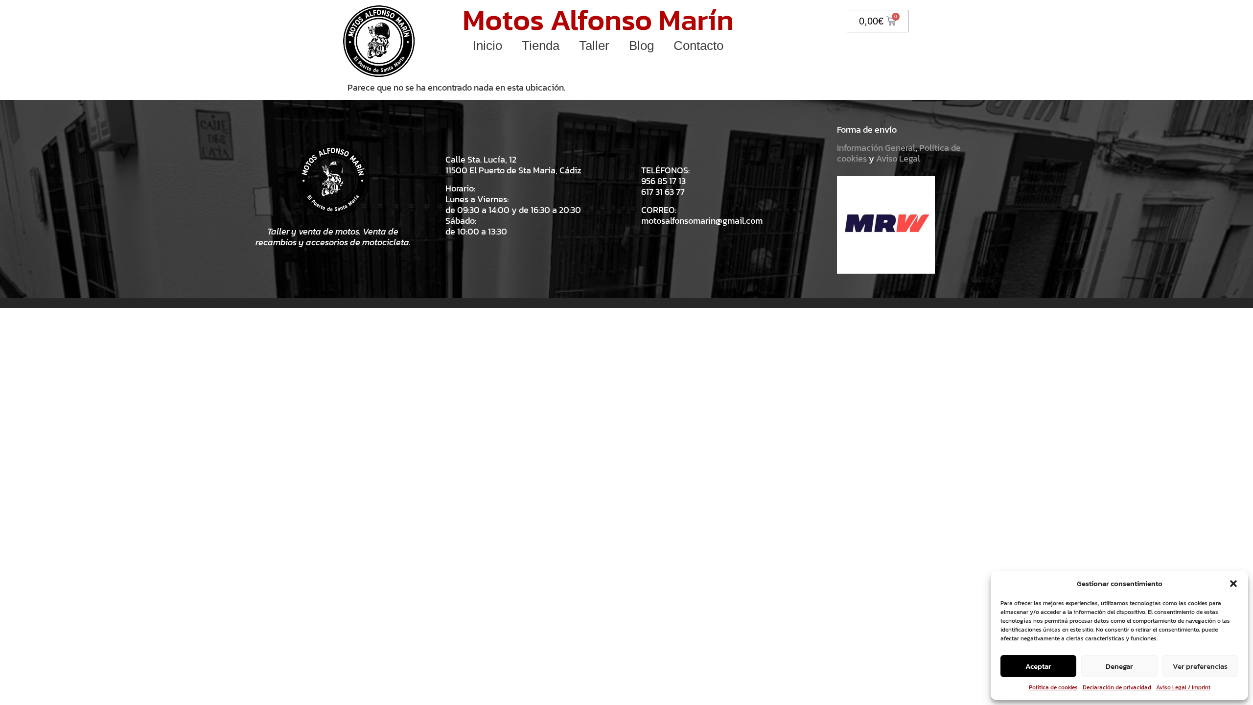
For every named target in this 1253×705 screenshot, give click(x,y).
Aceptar (1038, 666)
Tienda (540, 45)
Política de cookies (1053, 687)
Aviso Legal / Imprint (1183, 687)
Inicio (487, 45)
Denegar (1119, 666)
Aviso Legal (898, 158)
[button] (1233, 583)
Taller (594, 45)
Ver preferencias (1200, 666)
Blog (641, 45)
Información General (876, 147)
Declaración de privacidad (1117, 687)
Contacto (698, 45)
